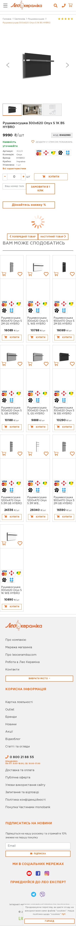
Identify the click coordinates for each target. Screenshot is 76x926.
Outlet (9, 709)
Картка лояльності (19, 702)
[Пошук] (55, 5)
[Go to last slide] (7, 65)
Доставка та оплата (19, 770)
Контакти (12, 669)
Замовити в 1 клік (40, 189)
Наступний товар (52, 237)
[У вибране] (20, 274)
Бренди (11, 717)
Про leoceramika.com (20, 655)
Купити (53, 177)
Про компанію (15, 640)
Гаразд (49, 921)
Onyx (19, 155)
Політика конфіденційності (25, 799)
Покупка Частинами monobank (27, 807)
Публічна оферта (17, 777)
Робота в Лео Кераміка (22, 662)
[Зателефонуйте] (62, 5)
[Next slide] (67, 65)
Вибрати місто (38, 679)
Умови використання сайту (25, 785)
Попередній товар (23, 237)
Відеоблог (13, 739)
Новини (10, 724)
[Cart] (3, 274)
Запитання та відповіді (22, 792)
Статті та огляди (17, 746)
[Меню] (5, 6)
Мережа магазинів (18, 647)
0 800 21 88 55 (22, 757)
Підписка (40, 854)
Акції (9, 731)
